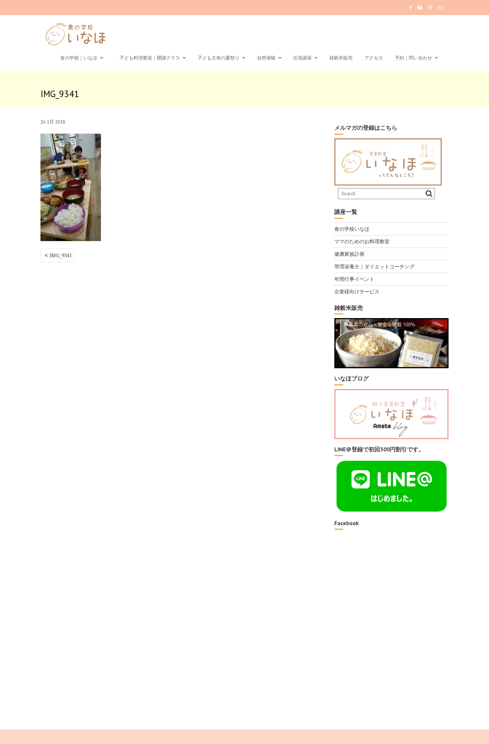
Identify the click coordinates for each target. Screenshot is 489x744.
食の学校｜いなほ (78, 58)
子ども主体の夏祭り (218, 58)
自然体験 (266, 58)
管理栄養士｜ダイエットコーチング (374, 266)
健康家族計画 (349, 253)
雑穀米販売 (341, 58)
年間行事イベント (354, 278)
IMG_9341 (60, 255)
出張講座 (302, 58)
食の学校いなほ (351, 228)
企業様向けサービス (356, 291)
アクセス (373, 58)
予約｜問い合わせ (413, 58)
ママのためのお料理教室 (361, 241)
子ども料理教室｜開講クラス (147, 58)
